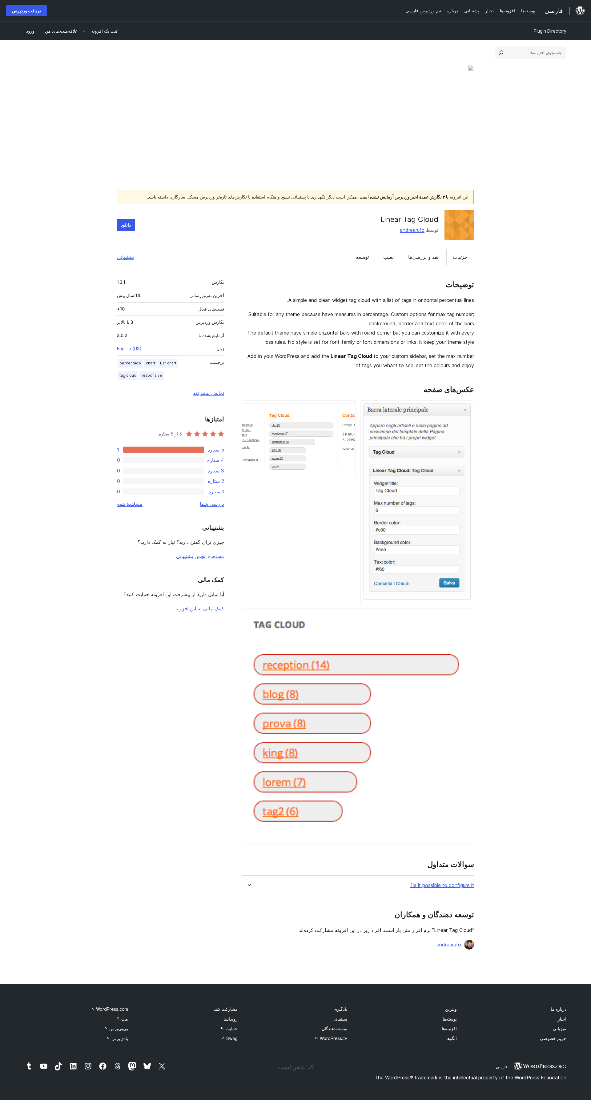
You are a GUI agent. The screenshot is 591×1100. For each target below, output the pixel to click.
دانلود (126, 224)
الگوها (451, 1038)
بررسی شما (212, 504)
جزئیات (460, 257)
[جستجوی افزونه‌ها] (501, 52)
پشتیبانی (125, 257)
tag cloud (127, 375)
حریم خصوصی (553, 1038)
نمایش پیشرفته (208, 393)
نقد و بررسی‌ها (423, 257)
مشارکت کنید (226, 1009)
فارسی (502, 1066)
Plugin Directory (550, 31)
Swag (229, 1038)
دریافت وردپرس (26, 10)
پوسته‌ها (450, 1019)
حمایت (229, 1028)
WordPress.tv (331, 1038)
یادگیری (340, 1009)
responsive (151, 375)
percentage (130, 363)
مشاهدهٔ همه (130, 504)
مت (122, 1019)
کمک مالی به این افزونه (199, 608)
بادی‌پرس (117, 1038)
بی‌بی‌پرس (116, 1028)
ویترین (451, 1009)
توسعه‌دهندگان (334, 1028)
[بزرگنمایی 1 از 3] (466, 409)
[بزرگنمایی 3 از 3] (466, 616)
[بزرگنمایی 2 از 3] (347, 409)
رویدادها (230, 1019)
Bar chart (168, 363)
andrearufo (412, 230)
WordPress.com (109, 1009)
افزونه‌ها (449, 1028)
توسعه (362, 257)
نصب (388, 257)
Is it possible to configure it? (442, 885)
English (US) (129, 348)
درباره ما (558, 1009)
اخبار (562, 1019)
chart (150, 363)
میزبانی (559, 1028)
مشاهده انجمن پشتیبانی (200, 556)
